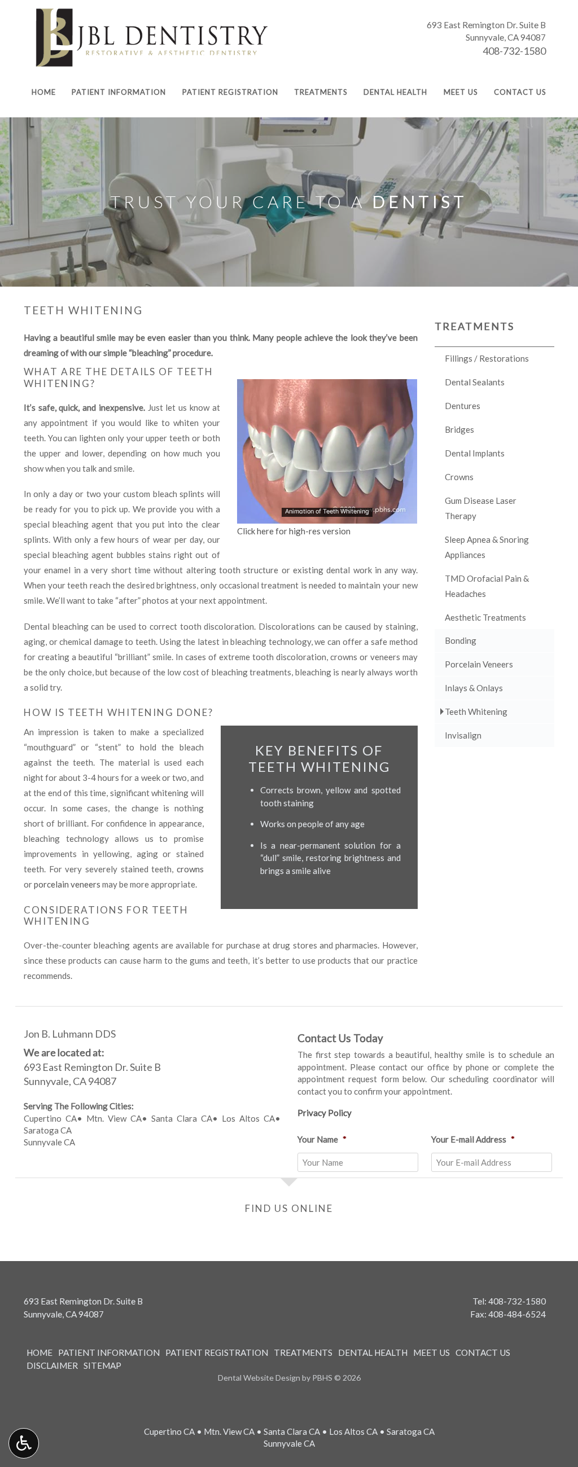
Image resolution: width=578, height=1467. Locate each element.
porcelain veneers (67, 884)
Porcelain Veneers (479, 664)
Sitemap (102, 1365)
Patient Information (119, 91)
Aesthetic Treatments (485, 617)
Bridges (459, 429)
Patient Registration (230, 91)
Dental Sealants (475, 382)
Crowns (459, 477)
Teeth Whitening (476, 711)
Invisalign (463, 735)
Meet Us (461, 91)
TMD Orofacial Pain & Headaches (487, 586)
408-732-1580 (514, 51)
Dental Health (395, 91)
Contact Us (520, 91)
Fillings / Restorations (487, 358)
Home (44, 91)
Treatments (321, 91)
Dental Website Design (259, 1377)
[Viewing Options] (23, 1443)
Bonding (460, 640)
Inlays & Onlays (474, 688)
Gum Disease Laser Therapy (480, 508)
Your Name (322, 1139)
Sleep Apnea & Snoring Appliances (487, 547)
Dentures (462, 406)
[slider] (326, 515)
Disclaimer (52, 1365)
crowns (190, 869)
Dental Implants (475, 453)
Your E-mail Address (473, 1139)
